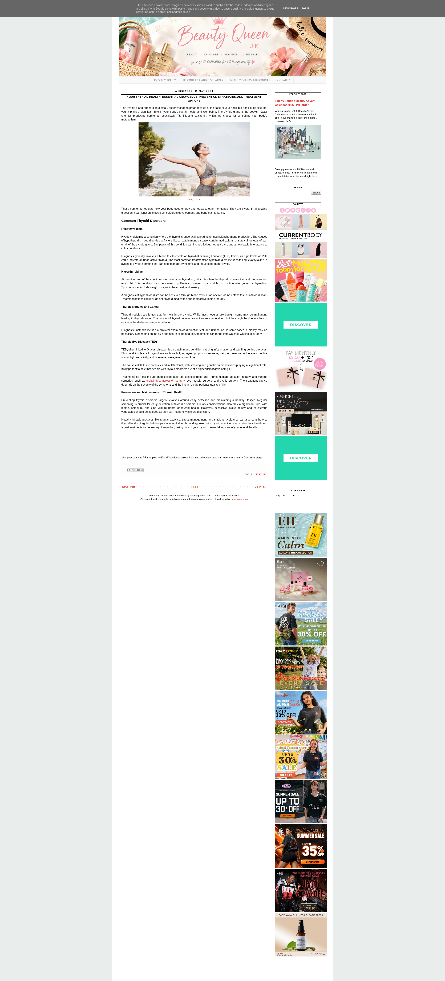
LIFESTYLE (260, 474)
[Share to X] (135, 470)
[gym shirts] (301, 866)
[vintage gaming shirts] (301, 911)
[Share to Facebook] (138, 470)
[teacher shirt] (301, 778)
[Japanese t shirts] (301, 689)
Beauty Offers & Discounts (250, 80)
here (314, 176)
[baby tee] (301, 822)
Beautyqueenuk (239, 499)
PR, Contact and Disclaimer (203, 80)
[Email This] (128, 470)
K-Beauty (284, 80)
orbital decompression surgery (165, 380)
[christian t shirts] (301, 644)
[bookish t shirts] (301, 733)
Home (194, 486)
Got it (305, 8)
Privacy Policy (165, 80)
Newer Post (128, 486)
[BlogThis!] (132, 470)
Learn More (290, 8)
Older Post (260, 486)
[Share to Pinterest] (142, 470)
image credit (194, 199)
